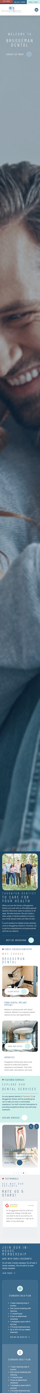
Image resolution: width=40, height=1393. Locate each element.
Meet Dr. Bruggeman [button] (16, 940)
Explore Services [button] (11, 1117)
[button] (36, 10)
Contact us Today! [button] (15, 54)
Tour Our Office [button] (15, 1046)
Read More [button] (9, 1162)
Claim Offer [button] (13, 991)
